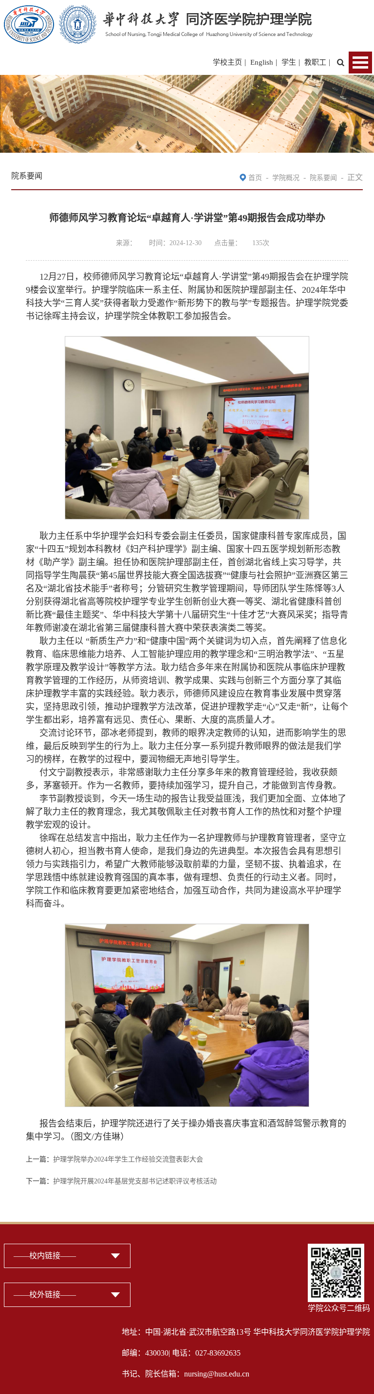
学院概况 (285, 177)
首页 (255, 177)
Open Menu (360, 62)
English (261, 62)
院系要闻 (323, 177)
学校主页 (227, 62)
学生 (288, 62)
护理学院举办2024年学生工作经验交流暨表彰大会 (128, 1159)
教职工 (315, 62)
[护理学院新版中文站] (158, 11)
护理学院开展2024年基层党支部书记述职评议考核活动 (135, 1181)
